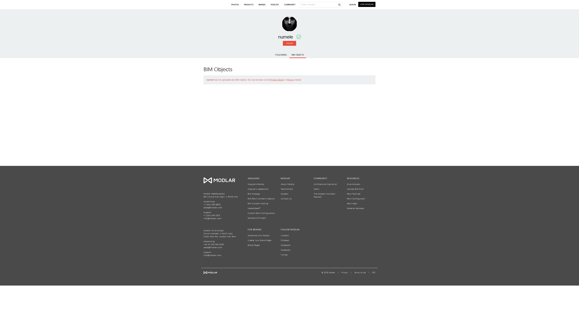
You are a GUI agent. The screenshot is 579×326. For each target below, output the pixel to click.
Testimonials (287, 189)
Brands (262, 4)
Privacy (345, 272)
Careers (284, 194)
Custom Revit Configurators (261, 213)
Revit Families (353, 194)
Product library (277, 79)
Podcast (275, 4)
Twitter (284, 255)
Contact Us (286, 198)
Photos (290, 79)
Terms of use (360, 272)
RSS (373, 272)
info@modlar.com (212, 218)
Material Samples (355, 208)
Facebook (286, 250)
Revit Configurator (356, 198)
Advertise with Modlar (259, 235)
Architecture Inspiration (325, 184)
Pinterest (285, 240)
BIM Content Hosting (258, 203)
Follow (289, 43)
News (316, 189)
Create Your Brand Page (259, 240)
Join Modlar (366, 4)
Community (289, 4)
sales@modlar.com (213, 207)
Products (248, 4)
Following (281, 54)
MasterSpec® (254, 208)
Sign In (352, 4)
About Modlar (287, 184)
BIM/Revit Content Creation (261, 198)
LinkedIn (285, 235)
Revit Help (352, 203)
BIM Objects (298, 54)
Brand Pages (254, 245)
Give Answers (353, 184)
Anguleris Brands (256, 184)
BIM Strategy (254, 194)
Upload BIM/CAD (355, 189)
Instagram (286, 245)
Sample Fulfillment (257, 218)
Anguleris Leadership (258, 189)
